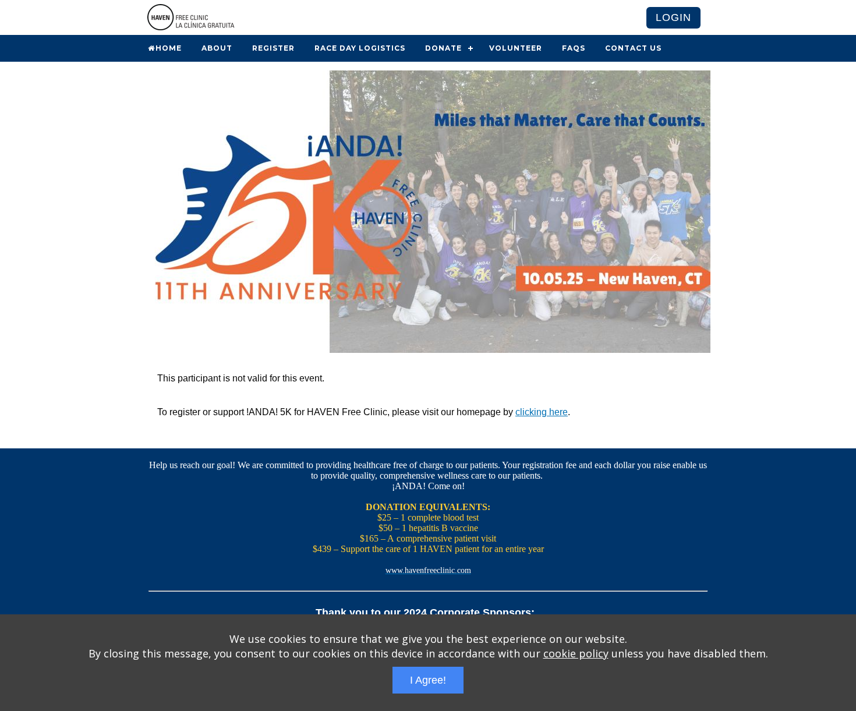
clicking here (541, 412)
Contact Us (633, 48)
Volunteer (515, 48)
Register (273, 48)
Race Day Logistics (359, 48)
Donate (443, 48)
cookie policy (576, 653)
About (216, 48)
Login (673, 17)
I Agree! (428, 680)
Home (168, 48)
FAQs (573, 48)
